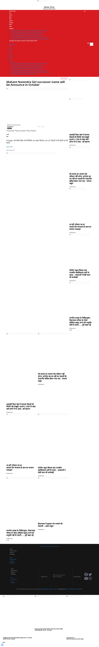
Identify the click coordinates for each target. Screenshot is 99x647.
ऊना (10, 13)
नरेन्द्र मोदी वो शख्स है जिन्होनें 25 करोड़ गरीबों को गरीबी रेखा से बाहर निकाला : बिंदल (28, 34)
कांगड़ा (10, 15)
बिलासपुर (11, 23)
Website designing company (46, 589)
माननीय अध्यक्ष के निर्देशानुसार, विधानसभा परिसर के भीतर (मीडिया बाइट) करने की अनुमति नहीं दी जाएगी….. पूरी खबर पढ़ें (20, 532)
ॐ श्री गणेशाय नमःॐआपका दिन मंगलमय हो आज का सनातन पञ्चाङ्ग (80, 226)
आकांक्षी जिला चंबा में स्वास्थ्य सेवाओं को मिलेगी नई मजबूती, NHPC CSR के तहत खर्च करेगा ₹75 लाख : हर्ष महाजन (20, 406)
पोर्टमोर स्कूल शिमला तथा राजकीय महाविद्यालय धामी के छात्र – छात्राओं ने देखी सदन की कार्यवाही (52, 470)
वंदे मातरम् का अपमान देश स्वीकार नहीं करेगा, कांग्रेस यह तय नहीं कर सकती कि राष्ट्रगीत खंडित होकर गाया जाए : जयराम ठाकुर (80, 178)
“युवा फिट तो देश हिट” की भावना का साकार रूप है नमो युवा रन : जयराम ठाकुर (26, 35)
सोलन (10, 26)
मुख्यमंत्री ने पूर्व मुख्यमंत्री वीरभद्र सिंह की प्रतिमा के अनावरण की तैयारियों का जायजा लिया (29, 37)
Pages (11, 28)
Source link (9, 146)
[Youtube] (86, 578)
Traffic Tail (55, 589)
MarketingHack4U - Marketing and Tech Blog (49, 546)
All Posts (9, 128)
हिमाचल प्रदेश (12, 11)
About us (12, 552)
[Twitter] (90, 574)
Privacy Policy (13, 550)
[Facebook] (86, 574)
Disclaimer (12, 554)
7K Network (79, 589)
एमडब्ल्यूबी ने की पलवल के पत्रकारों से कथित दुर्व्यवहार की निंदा (23, 41)
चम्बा (10, 19)
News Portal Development (71, 589)
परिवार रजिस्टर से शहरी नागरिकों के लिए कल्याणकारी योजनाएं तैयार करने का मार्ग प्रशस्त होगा (29, 30)
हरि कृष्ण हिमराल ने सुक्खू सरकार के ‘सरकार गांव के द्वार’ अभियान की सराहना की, (27, 32)
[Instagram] (90, 578)
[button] (91, 42)
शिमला (10, 24)
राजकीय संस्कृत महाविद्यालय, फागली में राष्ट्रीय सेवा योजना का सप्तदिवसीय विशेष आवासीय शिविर (30, 39)
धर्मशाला (11, 21)
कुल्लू (10, 17)
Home (11, 549)
